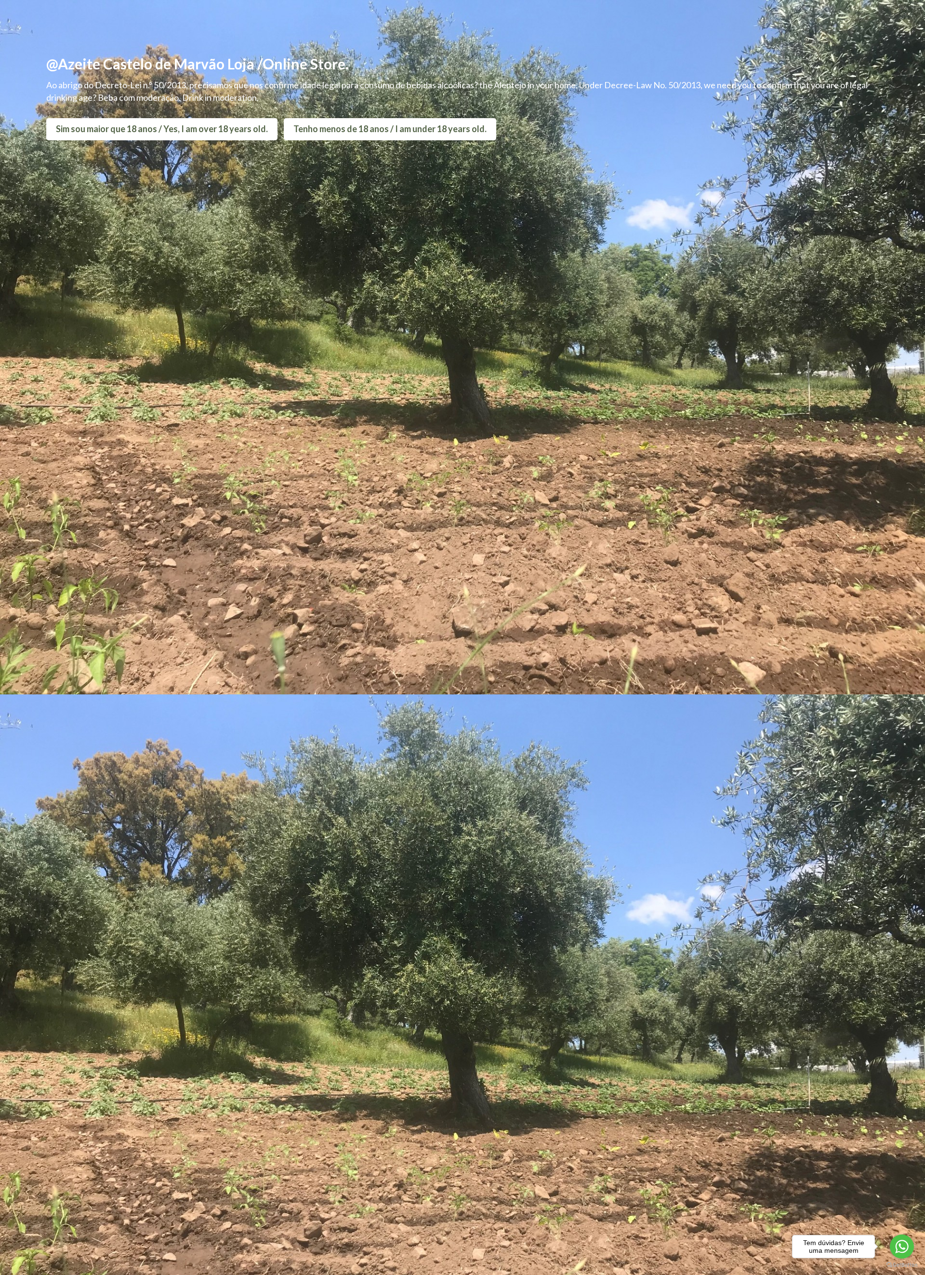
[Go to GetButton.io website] (901, 1265)
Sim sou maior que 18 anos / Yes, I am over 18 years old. (162, 128)
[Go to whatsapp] (902, 1246)
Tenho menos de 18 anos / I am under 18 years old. (390, 128)
